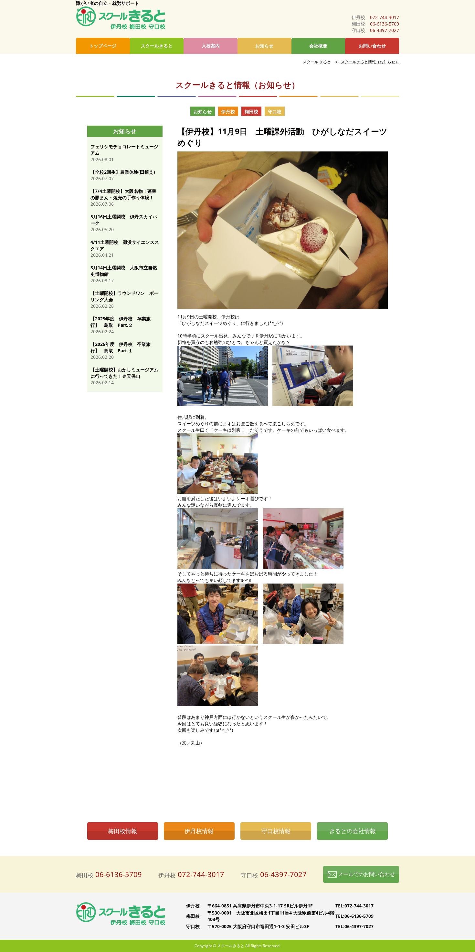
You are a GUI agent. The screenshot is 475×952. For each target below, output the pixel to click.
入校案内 (211, 46)
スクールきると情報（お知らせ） (370, 62)
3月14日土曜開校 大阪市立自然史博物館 (123, 270)
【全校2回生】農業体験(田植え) (122, 172)
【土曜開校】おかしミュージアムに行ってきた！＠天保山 (124, 373)
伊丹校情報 (199, 831)
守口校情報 (275, 831)
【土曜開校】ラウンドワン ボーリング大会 (124, 296)
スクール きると (317, 62)
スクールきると (157, 46)
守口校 (274, 112)
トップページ (102, 46)
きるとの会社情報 (352, 831)
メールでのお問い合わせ (366, 874)
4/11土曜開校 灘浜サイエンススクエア (124, 245)
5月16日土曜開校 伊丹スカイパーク (123, 219)
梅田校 (251, 112)
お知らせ (264, 46)
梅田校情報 (122, 831)
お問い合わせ (372, 46)
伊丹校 (228, 112)
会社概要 (318, 46)
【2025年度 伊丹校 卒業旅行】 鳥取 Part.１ (120, 347)
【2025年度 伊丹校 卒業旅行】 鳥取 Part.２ (120, 322)
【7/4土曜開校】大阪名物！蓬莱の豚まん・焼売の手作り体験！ (123, 194)
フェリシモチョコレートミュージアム (124, 149)
